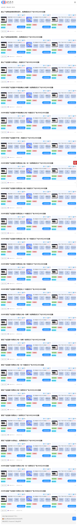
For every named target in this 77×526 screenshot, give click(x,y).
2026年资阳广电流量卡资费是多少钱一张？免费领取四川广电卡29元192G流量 (27, 163)
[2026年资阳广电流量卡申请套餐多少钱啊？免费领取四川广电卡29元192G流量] (13, 97)
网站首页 (9, 7)
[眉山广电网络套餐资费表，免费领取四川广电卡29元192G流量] (13, 47)
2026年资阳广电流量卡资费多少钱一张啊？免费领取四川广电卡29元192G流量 (27, 314)
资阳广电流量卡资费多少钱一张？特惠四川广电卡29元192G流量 (22, 365)
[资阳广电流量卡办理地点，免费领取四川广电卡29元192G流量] (13, 450)
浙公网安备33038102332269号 (13, 519)
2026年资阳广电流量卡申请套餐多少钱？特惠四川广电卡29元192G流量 (25, 112)
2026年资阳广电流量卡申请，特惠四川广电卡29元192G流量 (21, 138)
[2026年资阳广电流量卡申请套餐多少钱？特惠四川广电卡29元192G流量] (13, 122)
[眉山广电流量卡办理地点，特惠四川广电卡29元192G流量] (13, 72)
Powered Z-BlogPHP (15, 521)
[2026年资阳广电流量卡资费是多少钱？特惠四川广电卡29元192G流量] (13, 198)
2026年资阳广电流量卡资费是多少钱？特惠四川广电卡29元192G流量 (24, 188)
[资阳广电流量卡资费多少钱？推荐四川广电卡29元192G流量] (13, 400)
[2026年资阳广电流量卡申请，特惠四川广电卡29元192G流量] (13, 148)
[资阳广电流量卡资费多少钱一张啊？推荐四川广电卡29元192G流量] (13, 349)
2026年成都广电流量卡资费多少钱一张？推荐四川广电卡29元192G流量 (25, 466)
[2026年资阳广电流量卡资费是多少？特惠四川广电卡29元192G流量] (13, 223)
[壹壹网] (7, 2)
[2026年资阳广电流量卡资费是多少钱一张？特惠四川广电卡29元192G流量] (13, 249)
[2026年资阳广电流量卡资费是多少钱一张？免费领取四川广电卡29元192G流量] (13, 173)
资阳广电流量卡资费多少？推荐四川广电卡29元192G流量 (20, 415)
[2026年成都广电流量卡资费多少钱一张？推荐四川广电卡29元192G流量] (13, 475)
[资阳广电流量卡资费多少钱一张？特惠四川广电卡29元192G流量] (13, 375)
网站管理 (5, 521)
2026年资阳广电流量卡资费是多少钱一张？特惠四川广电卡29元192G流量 (25, 239)
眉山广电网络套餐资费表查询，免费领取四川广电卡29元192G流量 (23, 12)
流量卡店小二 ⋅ (13, 31)
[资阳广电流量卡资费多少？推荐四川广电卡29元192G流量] (13, 425)
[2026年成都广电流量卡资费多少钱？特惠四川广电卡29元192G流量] (13, 501)
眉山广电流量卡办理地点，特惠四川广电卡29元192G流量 (20, 62)
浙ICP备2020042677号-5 (9, 516)
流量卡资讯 (4, 31)
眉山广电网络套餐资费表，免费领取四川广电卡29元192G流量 (21, 37)
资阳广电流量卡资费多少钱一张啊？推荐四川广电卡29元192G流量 (23, 339)
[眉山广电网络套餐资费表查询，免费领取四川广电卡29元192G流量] (13, 22)
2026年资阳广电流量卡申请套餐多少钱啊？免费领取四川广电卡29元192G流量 (27, 87)
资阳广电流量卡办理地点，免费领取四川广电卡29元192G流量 (21, 440)
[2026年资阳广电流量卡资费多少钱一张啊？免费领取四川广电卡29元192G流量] (13, 324)
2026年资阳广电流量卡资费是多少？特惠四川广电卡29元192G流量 (23, 213)
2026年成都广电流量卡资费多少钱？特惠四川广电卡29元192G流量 (23, 491)
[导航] (75, 2)
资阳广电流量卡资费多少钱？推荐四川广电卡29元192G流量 (21, 390)
